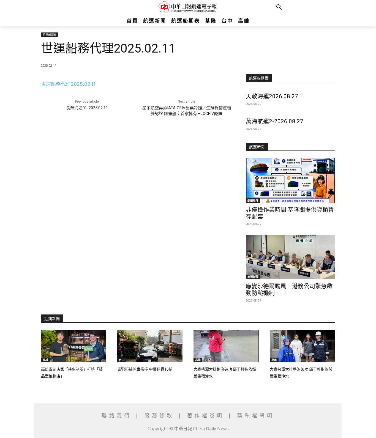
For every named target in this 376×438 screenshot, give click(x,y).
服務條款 (161, 415)
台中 (121, 360)
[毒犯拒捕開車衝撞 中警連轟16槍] (149, 346)
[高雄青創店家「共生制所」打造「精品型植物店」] (73, 346)
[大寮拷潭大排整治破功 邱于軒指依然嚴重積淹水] (226, 346)
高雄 (45, 360)
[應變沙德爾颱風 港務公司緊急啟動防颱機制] (290, 257)
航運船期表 (49, 35)
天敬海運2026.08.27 (272, 96)
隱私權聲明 (255, 415)
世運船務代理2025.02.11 (68, 84)
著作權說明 (205, 415)
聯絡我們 (118, 415)
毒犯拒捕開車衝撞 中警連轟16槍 (145, 369)
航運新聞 (252, 200)
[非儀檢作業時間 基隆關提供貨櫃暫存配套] (290, 180)
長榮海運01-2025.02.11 (87, 107)
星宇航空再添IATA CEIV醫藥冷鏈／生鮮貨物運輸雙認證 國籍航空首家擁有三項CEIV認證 (186, 110)
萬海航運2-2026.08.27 (274, 121)
